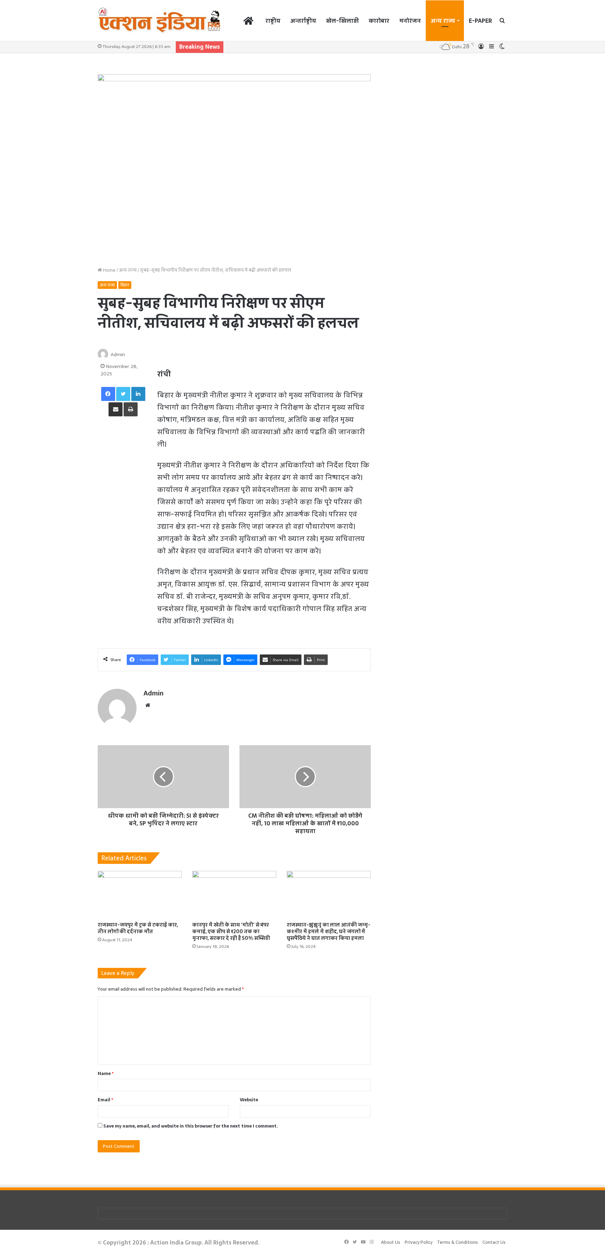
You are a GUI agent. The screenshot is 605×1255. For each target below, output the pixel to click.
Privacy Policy (418, 1242)
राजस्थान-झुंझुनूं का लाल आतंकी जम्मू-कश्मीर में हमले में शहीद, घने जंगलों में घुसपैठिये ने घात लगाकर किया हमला (328, 931)
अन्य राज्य (443, 20)
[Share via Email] (116, 409)
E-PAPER (480, 20)
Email (105, 1099)
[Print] (131, 409)
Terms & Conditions (457, 1242)
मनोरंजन (410, 20)
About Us (390, 1242)
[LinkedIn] (138, 394)
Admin (118, 354)
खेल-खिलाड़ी (342, 20)
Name (105, 1073)
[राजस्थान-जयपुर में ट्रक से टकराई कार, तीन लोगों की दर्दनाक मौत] (140, 894)
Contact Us (494, 1242)
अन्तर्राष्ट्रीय (303, 20)
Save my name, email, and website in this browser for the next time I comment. (190, 1126)
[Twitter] (123, 394)
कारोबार (379, 20)
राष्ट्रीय (272, 20)
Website (249, 1099)
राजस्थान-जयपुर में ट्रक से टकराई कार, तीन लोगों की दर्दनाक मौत (138, 928)
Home (109, 270)
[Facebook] (108, 394)
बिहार (124, 285)
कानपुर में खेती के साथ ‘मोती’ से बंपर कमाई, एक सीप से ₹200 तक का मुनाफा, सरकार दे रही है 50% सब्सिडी (231, 931)
